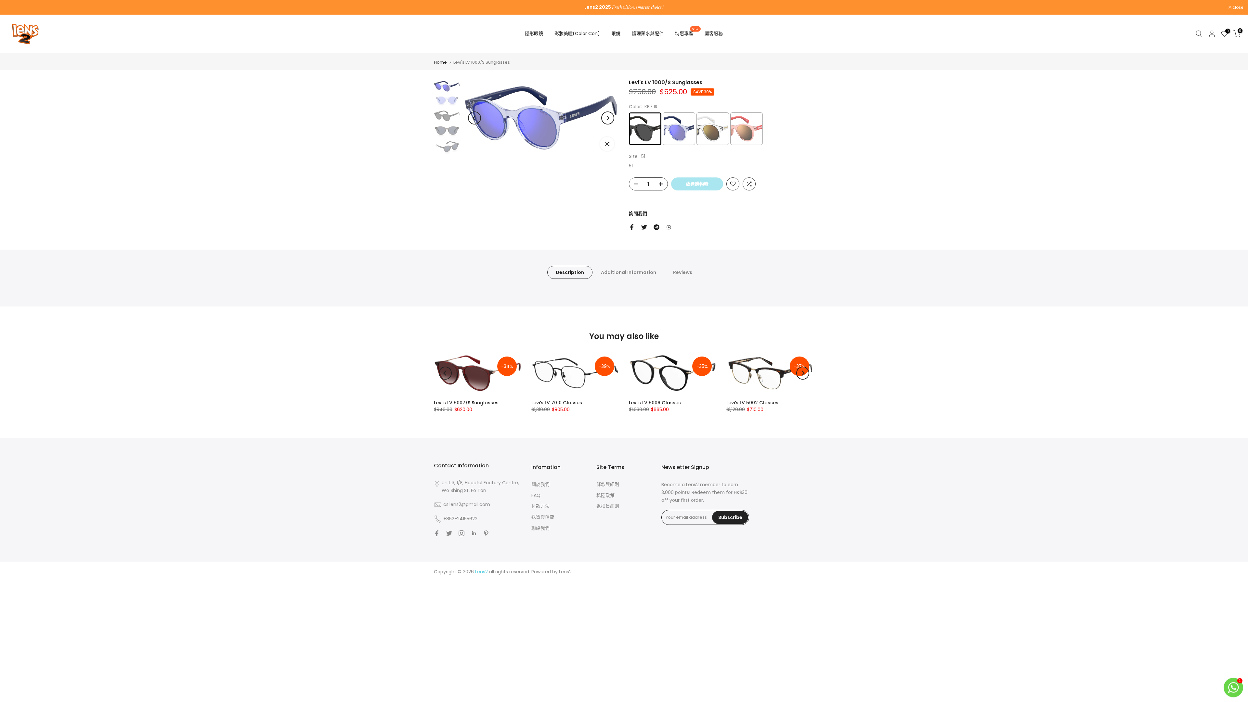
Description (570, 272)
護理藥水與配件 (648, 33)
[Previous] (474, 117)
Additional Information (628, 272)
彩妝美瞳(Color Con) (577, 33)
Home (440, 62)
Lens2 (565, 571)
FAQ (535, 495)
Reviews (682, 272)
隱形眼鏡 (534, 33)
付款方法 (540, 506)
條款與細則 (607, 484)
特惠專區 (686, 33)
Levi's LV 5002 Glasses (752, 402)
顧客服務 (714, 33)
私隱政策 (605, 495)
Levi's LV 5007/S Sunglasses (466, 402)
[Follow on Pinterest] (486, 533)
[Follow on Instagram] (461, 533)
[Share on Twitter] (644, 227)
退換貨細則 (607, 506)
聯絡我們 (540, 528)
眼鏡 (615, 33)
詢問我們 (638, 213)
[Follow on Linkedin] (474, 533)
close (14, 7)
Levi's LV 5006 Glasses (655, 402)
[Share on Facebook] (632, 227)
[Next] (607, 117)
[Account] (1212, 34)
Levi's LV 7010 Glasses (556, 402)
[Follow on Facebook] (437, 533)
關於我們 (540, 484)
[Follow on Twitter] (449, 533)
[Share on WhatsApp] (669, 227)
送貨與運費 (542, 517)
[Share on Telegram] (656, 227)
